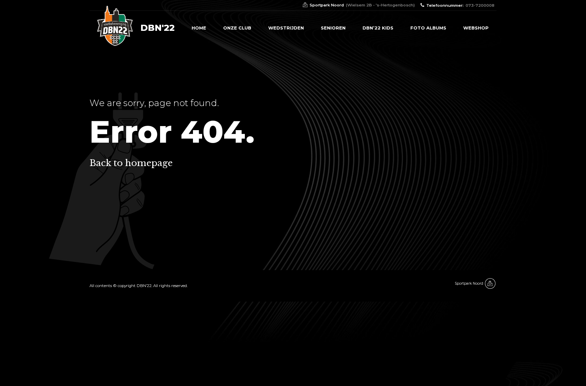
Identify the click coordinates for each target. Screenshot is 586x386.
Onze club (237, 28)
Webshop (476, 28)
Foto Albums (428, 28)
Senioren (333, 28)
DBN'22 (157, 27)
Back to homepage (131, 163)
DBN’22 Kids (378, 28)
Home (199, 28)
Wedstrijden (286, 28)
